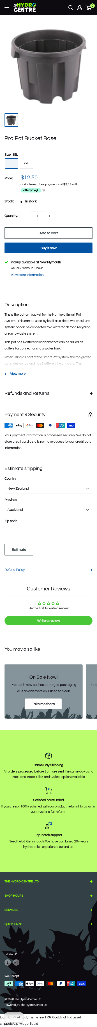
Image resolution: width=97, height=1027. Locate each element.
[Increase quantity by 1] (49, 216)
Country (10, 478)
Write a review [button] (48, 620)
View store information (27, 275)
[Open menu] (7, 7)
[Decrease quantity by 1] (25, 216)
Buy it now (48, 248)
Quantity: (11, 215)
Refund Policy (15, 569)
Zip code (11, 521)
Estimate (19, 549)
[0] (89, 7)
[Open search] (70, 7)
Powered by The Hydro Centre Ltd (26, 1004)
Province (11, 500)
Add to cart (48, 233)
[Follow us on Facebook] (8, 962)
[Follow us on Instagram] (16, 962)
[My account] (79, 7)
